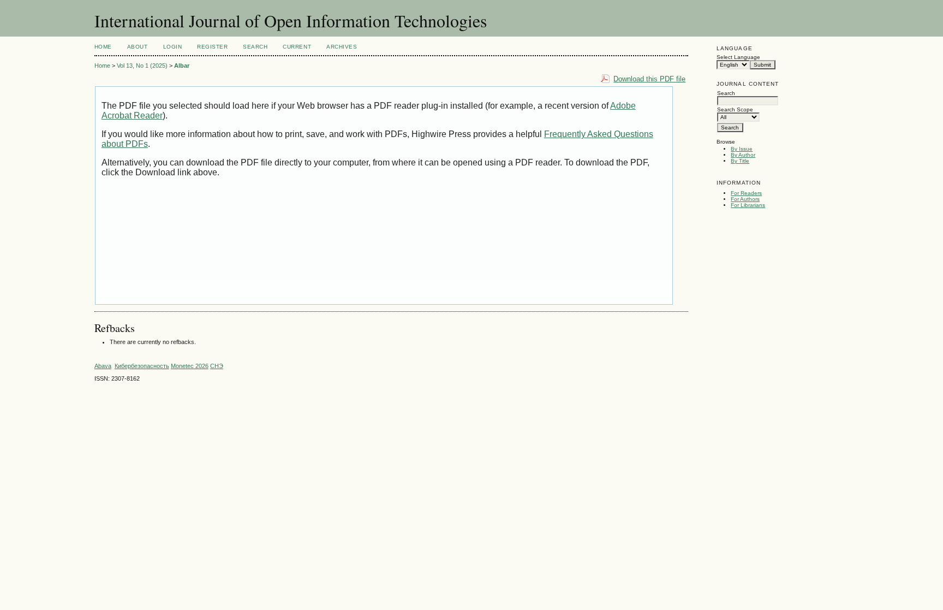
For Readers (746, 193)
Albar (181, 65)
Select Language (738, 57)
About (137, 47)
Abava (102, 366)
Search (255, 47)
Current (297, 47)
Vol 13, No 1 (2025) (142, 65)
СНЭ (216, 366)
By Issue (742, 149)
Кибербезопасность (142, 366)
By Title (740, 161)
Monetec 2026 (189, 366)
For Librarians (748, 205)
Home (103, 47)
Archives (341, 47)
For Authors (745, 199)
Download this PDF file (649, 79)
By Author (743, 155)
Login (172, 47)
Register (212, 47)
